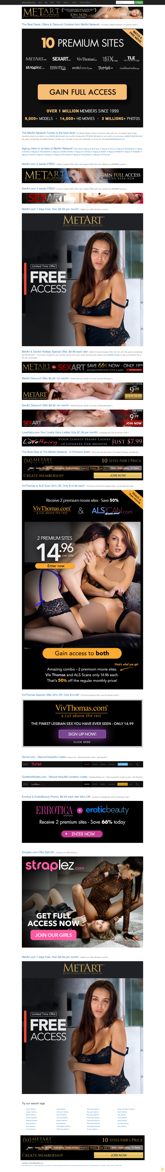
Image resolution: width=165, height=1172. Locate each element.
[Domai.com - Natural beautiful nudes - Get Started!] (82, 764)
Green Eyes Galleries (93, 1118)
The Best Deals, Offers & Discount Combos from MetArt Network (60, 24)
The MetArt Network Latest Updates (98, 1165)
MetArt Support (115, 355)
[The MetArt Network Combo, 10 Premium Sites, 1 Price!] (82, 78)
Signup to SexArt (28, 154)
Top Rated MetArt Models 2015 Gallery (61, 1165)
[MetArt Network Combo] (82, 468)
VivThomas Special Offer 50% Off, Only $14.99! (50, 695)
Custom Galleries (85, 2)
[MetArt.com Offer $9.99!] (82, 279)
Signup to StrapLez (44, 154)
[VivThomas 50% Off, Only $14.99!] (82, 723)
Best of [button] (66, 2)
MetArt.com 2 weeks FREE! (38, 164)
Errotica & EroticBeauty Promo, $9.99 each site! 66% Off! (56, 796)
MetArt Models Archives (27, 1165)
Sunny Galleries (122, 1118)
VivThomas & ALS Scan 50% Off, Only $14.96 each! (53, 485)
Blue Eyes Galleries (93, 1115)
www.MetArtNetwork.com (115, 139)
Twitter (108, 1165)
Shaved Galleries (62, 1115)
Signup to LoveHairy (83, 151)
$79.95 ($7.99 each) (93, 136)
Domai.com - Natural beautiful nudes (44, 757)
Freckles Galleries (123, 1123)
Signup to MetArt (99, 151)
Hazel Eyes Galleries (93, 1120)
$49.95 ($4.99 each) (57, 136)
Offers (52, 2)
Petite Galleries (122, 1120)
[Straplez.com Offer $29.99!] (82, 902)
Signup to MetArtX (116, 151)
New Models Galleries (93, 1126)
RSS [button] (58, 2)
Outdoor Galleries (31, 1112)
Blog (46, 2)
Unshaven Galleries (62, 1112)
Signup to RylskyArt (132, 151)
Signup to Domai (108, 148)
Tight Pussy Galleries (63, 1129)
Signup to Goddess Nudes (63, 151)
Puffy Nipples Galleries (63, 1126)
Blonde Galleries (31, 1115)
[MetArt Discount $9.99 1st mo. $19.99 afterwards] (82, 391)
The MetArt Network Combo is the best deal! (48, 133)
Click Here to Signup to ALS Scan (86, 148)
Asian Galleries (30, 1126)
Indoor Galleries (31, 1109)
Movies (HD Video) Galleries (126, 1109)
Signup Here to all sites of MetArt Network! (47, 148)
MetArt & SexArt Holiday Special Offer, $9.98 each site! (55, 351)
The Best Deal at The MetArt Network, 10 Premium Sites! (56, 452)
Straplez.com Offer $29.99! (38, 852)
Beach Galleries (122, 1112)
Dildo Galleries (122, 1126)
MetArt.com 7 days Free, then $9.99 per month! (50, 209)
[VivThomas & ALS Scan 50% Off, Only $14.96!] (82, 589)
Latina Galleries (30, 1129)
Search (139, 2)
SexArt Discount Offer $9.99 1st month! (45, 405)
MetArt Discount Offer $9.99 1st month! (45, 378)
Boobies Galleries (62, 1120)
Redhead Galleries (31, 1120)
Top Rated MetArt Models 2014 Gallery (43, 1165)
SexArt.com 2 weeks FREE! (38, 188)
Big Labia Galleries (92, 1112)
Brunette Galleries (31, 1118)
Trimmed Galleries (62, 1118)
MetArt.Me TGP (118, 1165)
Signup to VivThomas (102, 154)
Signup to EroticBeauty (126, 148)
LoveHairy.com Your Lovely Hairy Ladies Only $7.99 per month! (60, 432)
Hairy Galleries (61, 1109)
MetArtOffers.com (28, 2)
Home (40, 2)
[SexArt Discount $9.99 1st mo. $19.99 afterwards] (82, 418)
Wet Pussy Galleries (93, 1109)
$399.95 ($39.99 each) (133, 136)
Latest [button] (74, 2)
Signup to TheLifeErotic (82, 154)
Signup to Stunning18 (62, 154)
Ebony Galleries (31, 1123)
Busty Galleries (61, 1123)
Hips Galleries (122, 1115)
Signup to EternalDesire (41, 151)
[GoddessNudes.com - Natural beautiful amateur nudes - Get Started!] (82, 784)
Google (112, 1165)
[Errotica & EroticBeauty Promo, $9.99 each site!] (82, 822)
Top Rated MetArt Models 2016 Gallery (80, 1165)
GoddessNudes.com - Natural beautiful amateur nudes (54, 777)
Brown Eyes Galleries (93, 1123)
